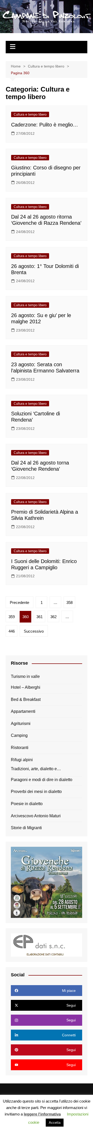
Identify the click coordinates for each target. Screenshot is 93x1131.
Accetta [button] (54, 1123)
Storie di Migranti (26, 828)
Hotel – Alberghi (25, 687)
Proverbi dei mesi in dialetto (36, 791)
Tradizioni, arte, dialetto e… (36, 769)
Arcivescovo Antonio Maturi (36, 816)
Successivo (34, 631)
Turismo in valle (25, 676)
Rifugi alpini (22, 760)
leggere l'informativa (42, 1114)
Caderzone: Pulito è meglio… (44, 125)
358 (69, 602)
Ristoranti (19, 747)
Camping (19, 735)
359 (12, 617)
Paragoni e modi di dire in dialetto (41, 779)
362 (53, 617)
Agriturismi (20, 723)
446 (12, 631)
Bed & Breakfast (26, 699)
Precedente (19, 602)
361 (39, 617)
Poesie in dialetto (27, 804)
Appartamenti (23, 711)
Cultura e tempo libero (30, 114)
